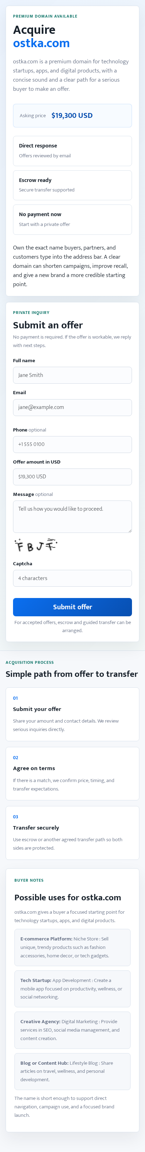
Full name (24, 361)
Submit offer (72, 607)
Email (19, 393)
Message (33, 495)
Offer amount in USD (37, 462)
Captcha (22, 564)
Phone (29, 430)
